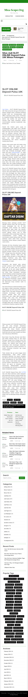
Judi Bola (5, 44)
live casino (6, 516)
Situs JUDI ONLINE (10, 619)
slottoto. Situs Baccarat (10, 642)
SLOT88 (23, 372)
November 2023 (8, 660)
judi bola (10, 399)
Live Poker (9, 607)
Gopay (19, 593)
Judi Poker (6, 47)
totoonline (6, 534)
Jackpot (4, 261)
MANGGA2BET (16, 152)
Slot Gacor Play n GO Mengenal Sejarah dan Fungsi (15, 463)
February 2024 (7, 651)
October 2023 (7, 663)
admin (5, 60)
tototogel (6, 537)
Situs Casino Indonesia (9, 616)
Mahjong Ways (6, 277)
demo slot (19, 590)
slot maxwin (19, 633)
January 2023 (7, 684)
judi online (6, 402)
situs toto (19, 622)
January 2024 (7, 654)
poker (10, 610)
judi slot (20, 402)
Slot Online (10, 636)
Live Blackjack (7, 513)
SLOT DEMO (8, 627)
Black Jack (19, 584)
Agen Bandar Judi (14, 576)
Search (22, 478)
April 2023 (6, 675)
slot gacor (6, 525)
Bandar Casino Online (14, 581)
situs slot (19, 619)
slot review (18, 636)
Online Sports (18, 607)
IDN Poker (10, 596)
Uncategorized (7, 49)
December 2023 (8, 657)
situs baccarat (13, 613)
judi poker (13, 402)
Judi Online (20, 44)
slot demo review (8, 522)
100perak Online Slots (9, 567)
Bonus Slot (6, 492)
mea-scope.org (14, 10)
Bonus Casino (7, 489)
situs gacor (20, 616)
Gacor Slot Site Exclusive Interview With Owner (21, 29)
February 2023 (7, 681)
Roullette (17, 610)
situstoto (6, 519)
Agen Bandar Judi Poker (10, 578)
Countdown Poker (10, 590)
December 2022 (8, 687)
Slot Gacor (9, 630)
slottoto (5, 531)
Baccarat (20, 578)
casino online (18, 587)
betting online (7, 486)
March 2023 (7, 678)
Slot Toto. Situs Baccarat (17, 639)
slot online (6, 528)
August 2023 (7, 666)
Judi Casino (12, 44)
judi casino (17, 399)
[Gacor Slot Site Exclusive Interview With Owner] (15, 28)
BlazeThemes (15, 694)
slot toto (7, 639)
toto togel (20, 642)
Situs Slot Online (10, 622)
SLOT (18, 624)
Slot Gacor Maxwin (9, 633)
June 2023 (6, 672)
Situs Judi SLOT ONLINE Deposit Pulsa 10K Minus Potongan (13, 406)
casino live (9, 587)
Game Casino (10, 593)
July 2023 (6, 669)
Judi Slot (12, 47)
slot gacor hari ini (18, 630)
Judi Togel (20, 47)
